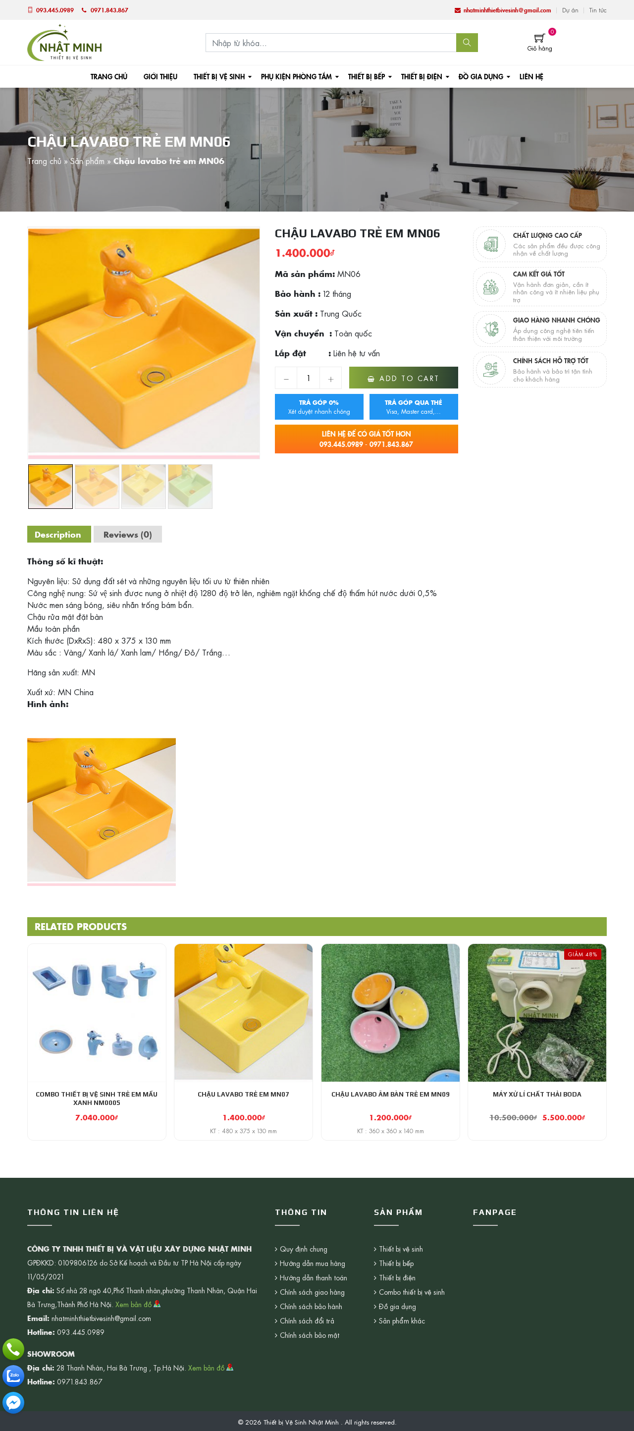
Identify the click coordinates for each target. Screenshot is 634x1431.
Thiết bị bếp (366, 76)
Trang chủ (109, 76)
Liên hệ (531, 76)
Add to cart (409, 378)
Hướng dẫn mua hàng (312, 1263)
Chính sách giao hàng (312, 1292)
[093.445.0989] (13, 1349)
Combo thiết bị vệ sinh (412, 1292)
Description (58, 534)
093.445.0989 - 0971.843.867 (366, 439)
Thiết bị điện (421, 76)
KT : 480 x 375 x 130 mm (243, 1130)
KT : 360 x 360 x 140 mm (390, 1130)
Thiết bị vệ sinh (219, 76)
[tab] (58, 534)
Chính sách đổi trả (307, 1320)
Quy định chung (303, 1249)
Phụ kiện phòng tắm (296, 76)
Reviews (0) (128, 534)
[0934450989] (13, 1376)
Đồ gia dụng (481, 76)
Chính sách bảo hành (311, 1306)
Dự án (570, 9)
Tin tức (598, 9)
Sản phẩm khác (402, 1320)
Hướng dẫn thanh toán (313, 1277)
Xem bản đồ (134, 1304)
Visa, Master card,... (413, 407)
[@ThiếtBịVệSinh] (13, 1403)
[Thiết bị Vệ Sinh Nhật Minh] (64, 41)
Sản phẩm (87, 160)
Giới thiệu (160, 76)
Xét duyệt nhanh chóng (319, 407)
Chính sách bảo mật (309, 1335)
